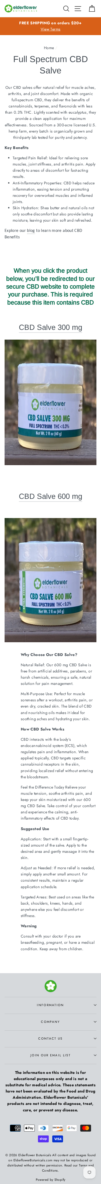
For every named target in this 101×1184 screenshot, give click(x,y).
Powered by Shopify (50, 1179)
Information (50, 1005)
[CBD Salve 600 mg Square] (50, 639)
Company (50, 1022)
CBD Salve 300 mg (50, 327)
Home (49, 47)
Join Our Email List (50, 1055)
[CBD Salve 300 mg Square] (50, 402)
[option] (50, 26)
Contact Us (50, 1038)
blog (31, 231)
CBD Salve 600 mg (50, 496)
